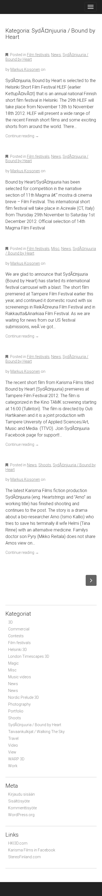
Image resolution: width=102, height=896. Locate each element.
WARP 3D (16, 759)
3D (10, 622)
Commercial (18, 629)
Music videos (19, 677)
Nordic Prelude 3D (23, 697)
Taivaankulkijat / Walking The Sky (36, 731)
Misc (55, 248)
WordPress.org (21, 815)
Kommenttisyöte (22, 808)
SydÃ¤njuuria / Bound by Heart (34, 725)
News (56, 55)
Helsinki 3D (17, 649)
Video (13, 745)
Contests (16, 636)
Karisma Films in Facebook (31, 850)
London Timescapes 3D (28, 656)
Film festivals (38, 55)
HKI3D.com (17, 843)
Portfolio (15, 711)
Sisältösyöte (19, 801)
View (12, 752)
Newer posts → (91, 580)
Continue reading (22, 136)
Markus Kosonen (25, 69)
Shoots (44, 465)
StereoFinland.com (24, 857)
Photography (19, 704)
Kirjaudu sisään (21, 794)
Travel (13, 738)
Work (12, 766)
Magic (13, 663)
